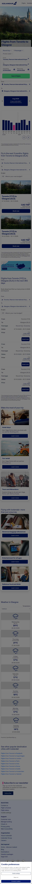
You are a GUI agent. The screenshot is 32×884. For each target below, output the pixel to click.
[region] (16, 873)
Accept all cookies (15, 881)
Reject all (16, 877)
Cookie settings (16, 873)
